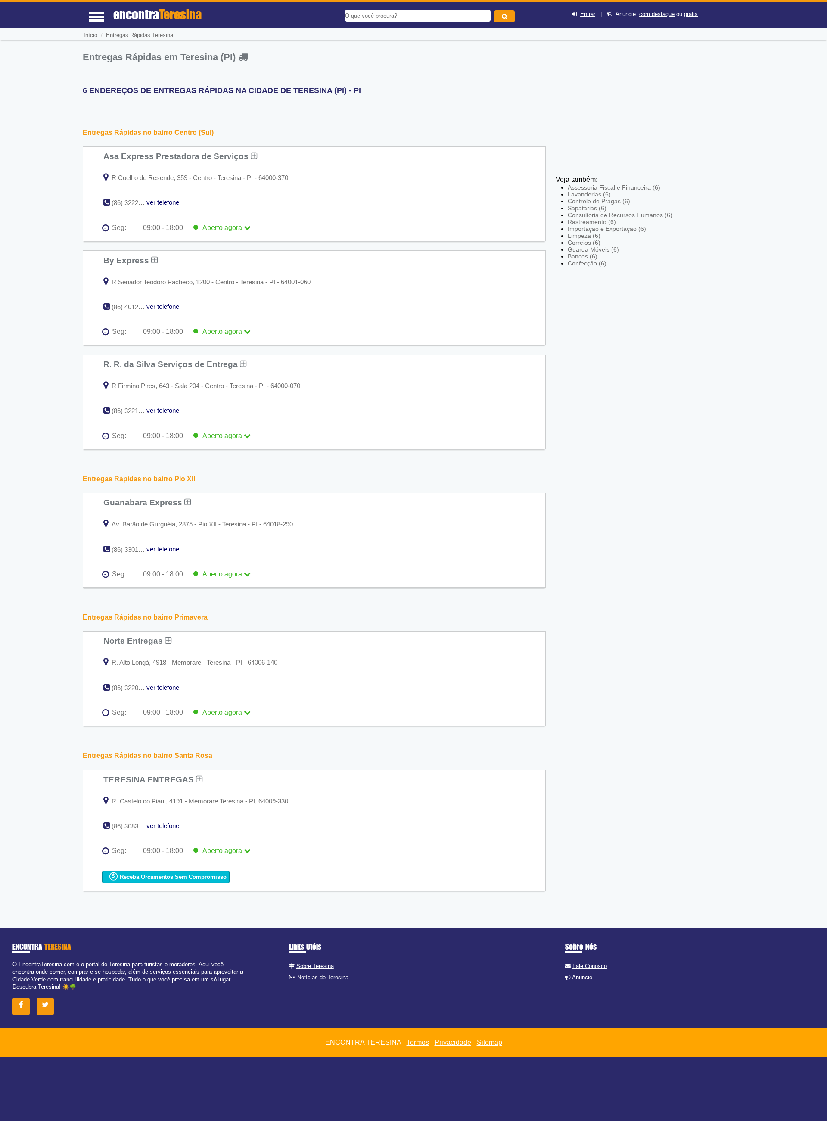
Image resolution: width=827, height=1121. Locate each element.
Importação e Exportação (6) (607, 228)
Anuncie (582, 977)
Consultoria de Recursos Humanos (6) (620, 215)
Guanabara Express (143, 502)
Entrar (587, 14)
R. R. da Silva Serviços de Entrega (171, 364)
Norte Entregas (134, 640)
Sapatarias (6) (587, 208)
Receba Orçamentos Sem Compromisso (172, 877)
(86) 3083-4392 (133, 826)
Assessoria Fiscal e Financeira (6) (614, 187)
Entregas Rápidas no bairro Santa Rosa (147, 755)
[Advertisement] (618, 112)
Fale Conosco (589, 966)
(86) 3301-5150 (133, 549)
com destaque (657, 14)
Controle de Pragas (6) (599, 201)
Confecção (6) (587, 263)
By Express (127, 260)
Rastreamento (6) (592, 221)
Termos (418, 1042)
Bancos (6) (582, 256)
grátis (691, 14)
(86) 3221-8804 (133, 410)
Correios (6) (584, 242)
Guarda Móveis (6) (593, 249)
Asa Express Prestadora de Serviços (177, 156)
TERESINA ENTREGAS (149, 779)
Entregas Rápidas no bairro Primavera (145, 617)
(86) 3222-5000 (133, 202)
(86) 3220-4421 (133, 687)
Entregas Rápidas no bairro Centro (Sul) (148, 132)
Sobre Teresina (315, 966)
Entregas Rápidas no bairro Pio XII (139, 479)
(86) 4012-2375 (133, 307)
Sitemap (489, 1042)
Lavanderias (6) (589, 194)
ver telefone (162, 202)
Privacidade (453, 1042)
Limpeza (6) (584, 235)
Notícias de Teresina (322, 977)
